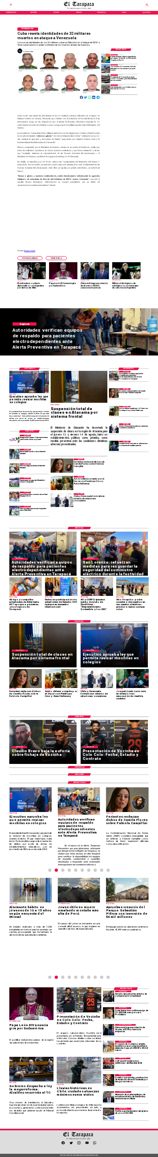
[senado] (108, 996)
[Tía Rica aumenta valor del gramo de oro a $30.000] (108, 1113)
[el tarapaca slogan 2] (79, 9)
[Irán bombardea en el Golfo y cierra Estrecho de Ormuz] (105, 88)
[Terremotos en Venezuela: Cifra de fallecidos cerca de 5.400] (105, 68)
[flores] (114, 393)
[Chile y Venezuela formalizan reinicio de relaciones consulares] (114, 428)
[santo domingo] (14, 439)
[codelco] (108, 1079)
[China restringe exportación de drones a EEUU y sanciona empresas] (108, 1029)
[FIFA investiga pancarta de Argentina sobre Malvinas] (14, 510)
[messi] (14, 496)
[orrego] (108, 1012)
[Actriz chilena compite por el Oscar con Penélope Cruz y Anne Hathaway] (114, 411)
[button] (30, 258)
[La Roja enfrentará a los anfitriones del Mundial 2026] (108, 1063)
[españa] (14, 482)
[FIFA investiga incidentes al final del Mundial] (14, 468)
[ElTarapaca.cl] (11, 6)
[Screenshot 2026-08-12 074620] (114, 376)
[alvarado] (108, 1096)
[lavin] (114, 445)
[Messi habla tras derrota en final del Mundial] (14, 454)
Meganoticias (29, 250)
